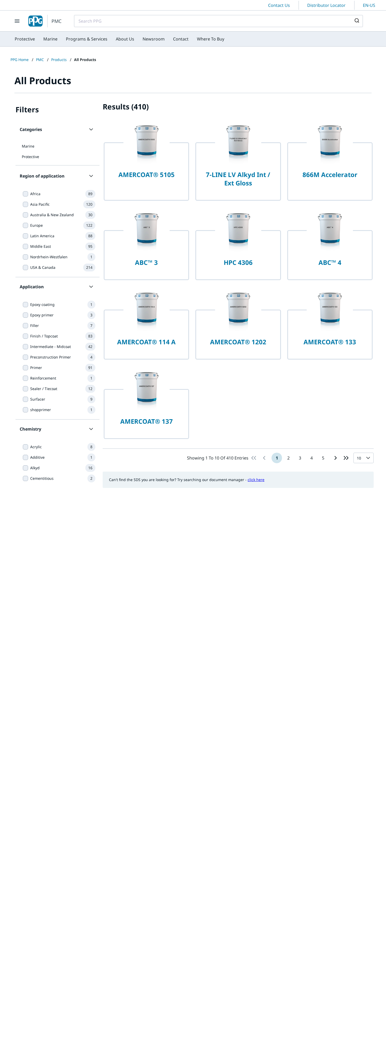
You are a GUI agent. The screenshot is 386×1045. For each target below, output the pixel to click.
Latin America (42, 235)
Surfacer (37, 399)
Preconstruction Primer (50, 357)
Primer (36, 367)
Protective (30, 156)
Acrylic (36, 446)
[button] (57, 129)
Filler (34, 325)
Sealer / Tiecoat (43, 388)
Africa (35, 193)
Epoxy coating (42, 304)
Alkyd (35, 467)
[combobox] (218, 21)
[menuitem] (25, 39)
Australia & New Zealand (52, 214)
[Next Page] (335, 458)
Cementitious (42, 478)
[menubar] (119, 39)
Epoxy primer (42, 314)
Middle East (40, 246)
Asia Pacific (40, 204)
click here (256, 479)
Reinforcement (43, 378)
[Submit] (356, 21)
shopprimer (40, 409)
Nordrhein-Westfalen (48, 256)
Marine (28, 146)
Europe (36, 225)
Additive (37, 457)
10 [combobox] (359, 458)
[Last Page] (346, 458)
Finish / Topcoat (44, 336)
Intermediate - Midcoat (50, 346)
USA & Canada (42, 267)
